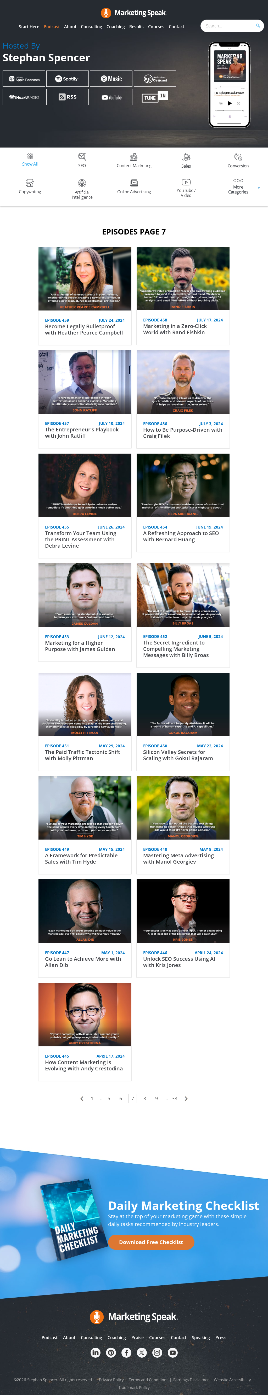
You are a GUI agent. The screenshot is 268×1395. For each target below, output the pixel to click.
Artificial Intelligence (82, 194)
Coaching (117, 1337)
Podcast (50, 1337)
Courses (157, 1337)
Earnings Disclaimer (191, 1379)
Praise (137, 1337)
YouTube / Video (186, 192)
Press (220, 1337)
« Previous (81, 1099)
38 (174, 1098)
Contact (178, 1337)
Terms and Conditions (148, 1379)
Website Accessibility (232, 1379)
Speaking (201, 1337)
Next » (186, 1099)
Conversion (238, 166)
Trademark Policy (134, 1387)
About (69, 1337)
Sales (186, 166)
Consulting (91, 1337)
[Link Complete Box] (84, 296)
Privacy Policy (111, 1379)
